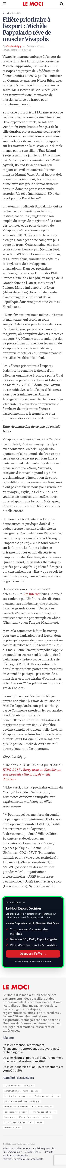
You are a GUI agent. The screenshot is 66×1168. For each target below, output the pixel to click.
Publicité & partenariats (44, 1148)
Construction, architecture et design (22, 1091)
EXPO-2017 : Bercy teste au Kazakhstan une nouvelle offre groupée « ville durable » (32, 774)
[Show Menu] (4, 4)
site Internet (31, 594)
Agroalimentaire (12, 1085)
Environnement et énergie (47, 1096)
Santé (39, 1122)
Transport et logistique (15, 1112)
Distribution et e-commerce (17, 1096)
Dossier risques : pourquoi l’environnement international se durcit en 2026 (33, 1059)
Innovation (9, 1117)
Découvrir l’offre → (33, 954)
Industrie (28, 1085)
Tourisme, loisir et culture (43, 1112)
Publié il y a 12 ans (35, 46)
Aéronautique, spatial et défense (35, 1117)
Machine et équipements (16, 1106)
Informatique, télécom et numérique (21, 1101)
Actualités (16, 13)
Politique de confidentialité (15, 1155)
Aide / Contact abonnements (16, 1148)
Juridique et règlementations (18, 1122)
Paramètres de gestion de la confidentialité (23, 1158)
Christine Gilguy (13, 46)
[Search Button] (61, 4)
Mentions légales (32, 1151)
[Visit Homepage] (33, 4)
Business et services (42, 1106)
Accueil (6, 13)
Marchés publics (12, 1127)
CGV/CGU (48, 1151)
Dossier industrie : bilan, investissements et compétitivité (33, 1068)
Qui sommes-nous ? (12, 1151)
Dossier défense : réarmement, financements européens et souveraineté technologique (31, 1048)
